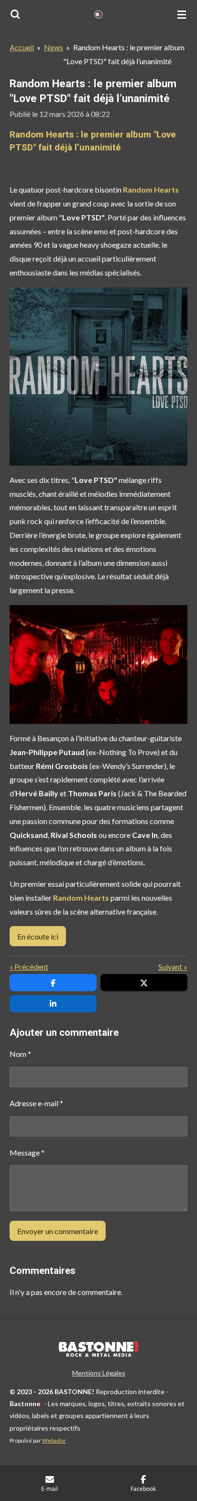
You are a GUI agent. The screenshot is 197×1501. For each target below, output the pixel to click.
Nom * (20, 1053)
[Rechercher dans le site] (15, 14)
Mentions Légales (98, 1373)
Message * (27, 1152)
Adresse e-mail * (36, 1103)
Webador (54, 1440)
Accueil (22, 47)
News (53, 47)
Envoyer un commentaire (57, 1231)
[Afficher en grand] (98, 376)
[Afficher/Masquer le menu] (181, 14)
